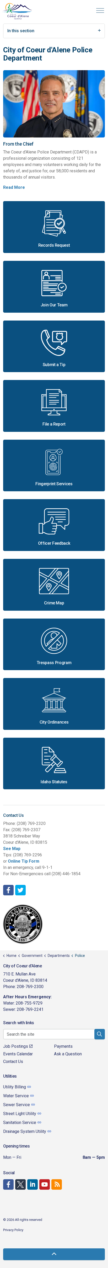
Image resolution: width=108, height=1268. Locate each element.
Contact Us (13, 1061)
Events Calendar (18, 1053)
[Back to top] (54, 1254)
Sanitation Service (19, 1122)
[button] (99, 1034)
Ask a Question (68, 1053)
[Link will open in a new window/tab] (8, 890)
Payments (63, 1046)
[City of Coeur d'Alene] (17, 11)
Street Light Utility (19, 1113)
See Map (11, 848)
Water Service (16, 1095)
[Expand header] (100, 10)
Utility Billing (14, 1086)
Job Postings (15, 1046)
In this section (20, 30)
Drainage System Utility (24, 1131)
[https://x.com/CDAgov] (20, 1184)
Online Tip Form (23, 861)
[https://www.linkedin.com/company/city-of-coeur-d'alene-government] (32, 1184)
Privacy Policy (13, 1230)
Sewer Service (16, 1104)
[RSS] (56, 1184)
